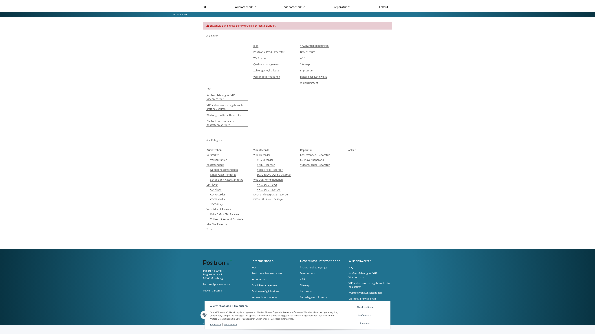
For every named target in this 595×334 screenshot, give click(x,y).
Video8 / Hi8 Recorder (270, 169)
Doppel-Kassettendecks (224, 169)
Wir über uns (261, 58)
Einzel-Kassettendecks (223, 174)
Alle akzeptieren (365, 307)
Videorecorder (261, 155)
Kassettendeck (215, 165)
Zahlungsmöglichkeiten (266, 70)
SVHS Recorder (266, 165)
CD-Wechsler (217, 199)
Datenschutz (307, 52)
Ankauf (352, 150)
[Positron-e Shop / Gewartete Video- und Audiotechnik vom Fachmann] (206, 6)
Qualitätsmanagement (266, 64)
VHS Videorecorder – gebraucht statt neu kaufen (225, 107)
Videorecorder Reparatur (315, 165)
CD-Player (212, 184)
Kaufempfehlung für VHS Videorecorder (221, 97)
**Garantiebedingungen (314, 45)
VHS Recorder (265, 160)
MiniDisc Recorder (217, 224)
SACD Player (217, 204)
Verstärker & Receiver (219, 209)
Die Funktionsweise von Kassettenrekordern (220, 123)
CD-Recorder (217, 194)
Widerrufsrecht (309, 83)
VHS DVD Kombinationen (268, 179)
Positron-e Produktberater (268, 52)
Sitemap (305, 64)
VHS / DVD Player (267, 184)
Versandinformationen (266, 76)
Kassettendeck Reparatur (315, 155)
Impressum (306, 70)
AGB (302, 58)
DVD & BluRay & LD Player (268, 199)
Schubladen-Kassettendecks (226, 179)
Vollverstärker (218, 160)
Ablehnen (365, 323)
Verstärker (213, 155)
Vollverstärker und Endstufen (227, 219)
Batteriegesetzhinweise (313, 76)
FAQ (209, 89)
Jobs (255, 45)
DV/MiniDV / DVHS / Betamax (274, 174)
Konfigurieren (365, 315)
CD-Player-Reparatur (312, 160)
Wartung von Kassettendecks (224, 115)
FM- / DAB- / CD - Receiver (225, 214)
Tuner (210, 229)
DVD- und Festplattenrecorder (271, 194)
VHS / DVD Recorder (269, 189)
